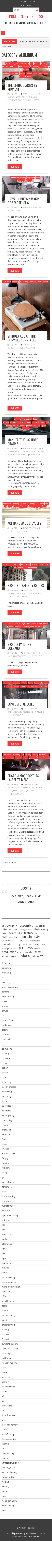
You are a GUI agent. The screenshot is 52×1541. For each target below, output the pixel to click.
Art (14, 623)
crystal (5, 1072)
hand (16, 937)
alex (16, 590)
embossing (7, 1120)
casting (23, 177)
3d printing (7, 963)
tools (40, 73)
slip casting (7, 1405)
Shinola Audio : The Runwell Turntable (22, 337)
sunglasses (15, 956)
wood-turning (8, 1505)
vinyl (32, 348)
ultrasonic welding (10, 1462)
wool (4, 1510)
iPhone (29, 97)
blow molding (8, 996)
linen (4, 1253)
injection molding (26, 69)
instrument (7, 1220)
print (4, 948)
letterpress (35, 940)
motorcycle (36, 787)
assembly (27, 344)
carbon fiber (7, 1020)
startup (11, 103)
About (23, 5)
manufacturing (15, 100)
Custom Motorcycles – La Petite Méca (25, 777)
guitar (10, 937)
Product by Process (26, 16)
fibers (4, 1144)
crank (40, 448)
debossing (6, 1082)
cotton (5, 1067)
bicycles (27, 528)
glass (4, 937)
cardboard (6, 1025)
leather (24, 940)
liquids (5, 1258)
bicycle (20, 593)
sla (3, 1401)
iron (3, 1224)
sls (3, 1410)
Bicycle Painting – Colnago (21, 646)
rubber (29, 73)
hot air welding (8, 1196)
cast (40, 207)
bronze (5, 1006)
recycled (20, 952)
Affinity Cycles (30, 590)
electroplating (24, 66)
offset (4, 1296)
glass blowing (8, 1182)
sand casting (7, 1377)
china (26, 94)
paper (36, 944)
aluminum (27, 207)
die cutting (6, 1096)
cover (32, 94)
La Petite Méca (23, 787)
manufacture (14, 210)
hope (25, 451)
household (7, 1201)
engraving (35, 66)
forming (15, 282)
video (10, 596)
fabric (20, 932)
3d (3, 925)
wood (46, 73)
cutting (24, 683)
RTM (4, 1367)
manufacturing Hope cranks (23, 441)
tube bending (8, 1453)
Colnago (35, 653)
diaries (39, 94)
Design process (9, 1086)
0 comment (36, 454)
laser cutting (7, 1234)
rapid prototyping (10, 1348)
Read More (15, 166)
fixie (9, 712)
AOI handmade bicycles (24, 523)
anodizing (27, 419)
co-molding (7, 1048)
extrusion (6, 1134)
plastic (22, 73)
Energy (5, 1125)
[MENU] (3, 33)
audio (35, 344)
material (33, 282)
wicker (5, 1491)
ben (15, 94)
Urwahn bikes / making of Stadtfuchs (24, 200)
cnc (31, 63)
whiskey (5, 1486)
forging (20, 422)
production (9, 951)
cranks (11, 451)
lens (35, 97)
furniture (6, 1167)
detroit (11, 348)
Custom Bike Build (21, 704)
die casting (7, 1091)
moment (27, 100)
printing (11, 948)
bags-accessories (22, 63)
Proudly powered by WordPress (21, 1533)
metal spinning (8, 1277)
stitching (6, 956)
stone (4, 1429)
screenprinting (8, 1386)
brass (4, 1001)
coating (37, 63)
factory (21, 97)
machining (15, 73)
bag (36, 926)
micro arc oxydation (11, 1286)
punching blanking (10, 1343)
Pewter (5, 1310)
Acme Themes (33, 1536)
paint (10, 656)
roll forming (7, 1358)
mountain (12, 454)
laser (42, 422)
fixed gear (36, 709)
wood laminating (25, 76)
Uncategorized (8, 1467)
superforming (8, 1434)
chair (37, 929)
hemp (4, 1191)
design (12, 933)
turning (29, 181)
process (35, 100)
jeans (16, 941)
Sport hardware (35, 507)
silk (3, 1396)
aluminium (10, 63)
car (23, 754)
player (18, 348)
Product (37, 426)
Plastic (43, 944)
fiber (37, 933)
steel (35, 73)
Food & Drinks (8, 1153)
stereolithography (10, 1424)
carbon (15, 929)
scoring (5, 1382)
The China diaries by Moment (22, 87)
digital (4, 1101)
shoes (38, 951)
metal (40, 282)
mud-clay (6, 1291)
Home (29, 5)
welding (44, 686)
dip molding (7, 1106)
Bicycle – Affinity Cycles (26, 585)
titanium (5, 1443)
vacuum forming (9, 1472)
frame (42, 933)
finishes (13, 422)
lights (4, 1248)
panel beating (8, 1301)
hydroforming (8, 1205)
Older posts (10, 862)
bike (35, 207)
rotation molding (9, 1362)
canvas (5, 1010)
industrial (44, 66)
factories (12, 97)
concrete (6, 1058)
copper (5, 1063)
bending (16, 504)
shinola (26, 348)
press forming (8, 1324)
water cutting (8, 1477)
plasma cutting (8, 1315)
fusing (30, 683)
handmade (40, 504)
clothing (44, 929)
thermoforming (9, 1439)
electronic (14, 66)
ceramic (29, 929)
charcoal (6, 1039)
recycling (29, 952)
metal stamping (9, 1282)
